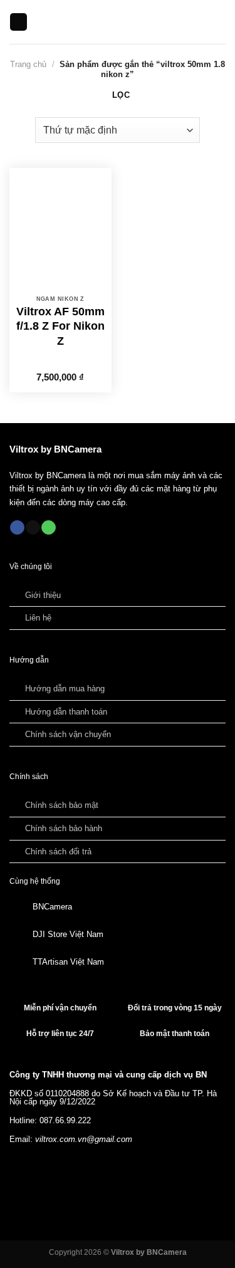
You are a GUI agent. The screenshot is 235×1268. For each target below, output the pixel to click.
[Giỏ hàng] (219, 22)
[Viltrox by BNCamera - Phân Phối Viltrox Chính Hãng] (118, 22)
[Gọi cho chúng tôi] (48, 527)
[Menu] (18, 22)
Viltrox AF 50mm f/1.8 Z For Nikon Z (60, 326)
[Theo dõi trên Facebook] (17, 527)
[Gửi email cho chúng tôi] (33, 527)
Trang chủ (28, 64)
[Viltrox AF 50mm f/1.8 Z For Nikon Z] (60, 229)
